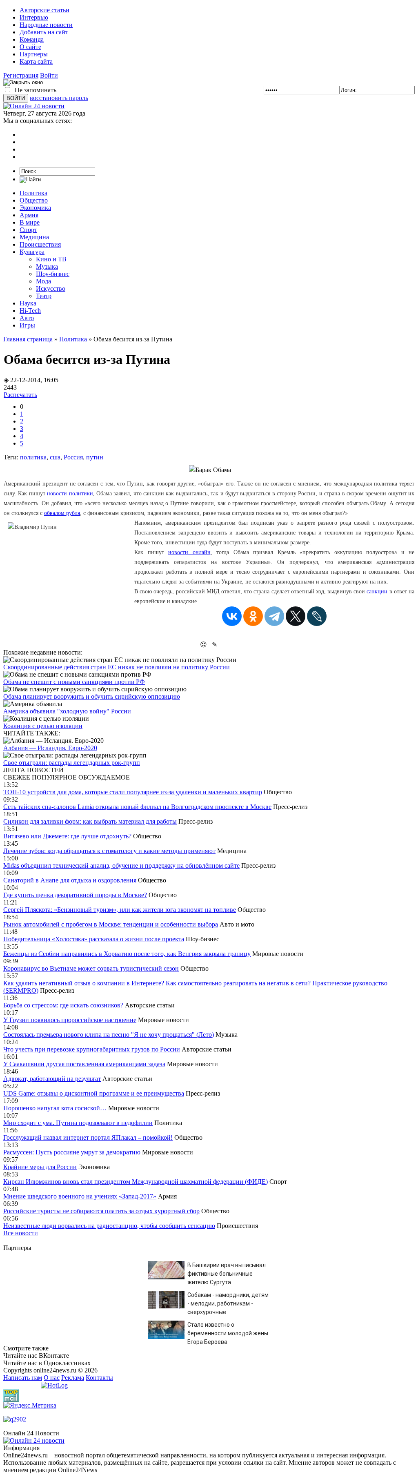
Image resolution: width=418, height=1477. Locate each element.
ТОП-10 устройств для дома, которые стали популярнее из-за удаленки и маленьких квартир (132, 792)
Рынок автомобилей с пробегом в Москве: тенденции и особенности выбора (110, 924)
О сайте (30, 46)
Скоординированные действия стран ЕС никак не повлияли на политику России (116, 667)
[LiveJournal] (317, 616)
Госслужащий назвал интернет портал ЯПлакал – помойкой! (88, 1137)
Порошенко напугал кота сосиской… (55, 1108)
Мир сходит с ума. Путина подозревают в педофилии (78, 1122)
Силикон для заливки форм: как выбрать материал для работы (90, 821)
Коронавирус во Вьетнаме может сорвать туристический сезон (91, 968)
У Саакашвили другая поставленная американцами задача (84, 1063)
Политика (33, 192)
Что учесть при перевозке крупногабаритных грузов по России (91, 1049)
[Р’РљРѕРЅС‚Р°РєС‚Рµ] (232, 616)
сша (55, 457)
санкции (378, 591)
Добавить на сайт (44, 32)
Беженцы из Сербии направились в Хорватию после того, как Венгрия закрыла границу (127, 953)
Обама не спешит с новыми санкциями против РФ (74, 681)
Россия (73, 457)
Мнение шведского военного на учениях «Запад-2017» (79, 1196)
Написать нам (22, 1377)
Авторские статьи (44, 10)
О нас (52, 1377)
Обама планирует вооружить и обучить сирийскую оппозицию (91, 696)
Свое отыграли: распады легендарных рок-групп (71, 762)
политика (33, 457)
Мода (43, 281)
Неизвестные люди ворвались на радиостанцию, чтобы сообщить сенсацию (109, 1225)
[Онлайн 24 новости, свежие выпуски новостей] (33, 105)
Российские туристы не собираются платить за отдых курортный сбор (101, 1210)
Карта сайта (36, 61)
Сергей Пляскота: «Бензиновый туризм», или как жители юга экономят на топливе (119, 909)
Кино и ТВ (51, 259)
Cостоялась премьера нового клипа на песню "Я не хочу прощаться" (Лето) (108, 1034)
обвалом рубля (62, 513)
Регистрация (20, 75)
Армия (29, 215)
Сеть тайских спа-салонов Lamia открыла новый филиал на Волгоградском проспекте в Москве (137, 806)
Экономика (35, 207)
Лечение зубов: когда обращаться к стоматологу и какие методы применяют (109, 850)
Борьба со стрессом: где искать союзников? (63, 1005)
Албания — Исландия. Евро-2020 (50, 747)
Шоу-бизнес (52, 273)
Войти (49, 75)
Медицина (34, 237)
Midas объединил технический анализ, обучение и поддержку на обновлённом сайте (121, 865)
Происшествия (40, 244)
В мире (30, 222)
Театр (43, 295)
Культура (32, 251)
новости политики (70, 493)
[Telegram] (274, 616)
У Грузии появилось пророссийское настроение (69, 1019)
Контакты (99, 1377)
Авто (27, 317)
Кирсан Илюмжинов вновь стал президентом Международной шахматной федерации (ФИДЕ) (135, 1181)
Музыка (47, 266)
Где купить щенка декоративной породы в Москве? (75, 894)
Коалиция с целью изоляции (42, 725)
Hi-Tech (30, 310)
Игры (27, 325)
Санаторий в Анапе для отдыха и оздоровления (69, 880)
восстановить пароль (59, 97)
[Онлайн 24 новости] (33, 1440)
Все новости (20, 1233)
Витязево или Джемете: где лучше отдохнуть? (67, 836)
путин (94, 457)
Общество (34, 200)
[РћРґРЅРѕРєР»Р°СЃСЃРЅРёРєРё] (253, 616)
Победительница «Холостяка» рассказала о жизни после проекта (93, 939)
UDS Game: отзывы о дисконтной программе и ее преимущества (93, 1093)
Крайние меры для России (40, 1166)
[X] (295, 616)
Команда (32, 39)
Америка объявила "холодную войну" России (67, 711)
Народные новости (46, 24)
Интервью (34, 17)
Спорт (28, 229)
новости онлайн (189, 552)
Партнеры (34, 54)
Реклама (72, 1377)
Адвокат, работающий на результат (52, 1078)
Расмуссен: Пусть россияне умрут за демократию (71, 1152)
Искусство (50, 288)
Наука (28, 303)
